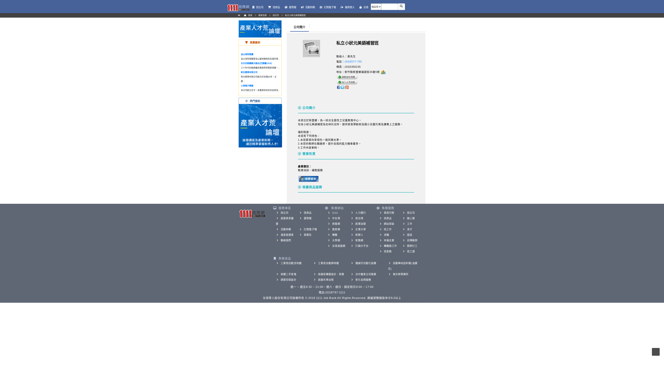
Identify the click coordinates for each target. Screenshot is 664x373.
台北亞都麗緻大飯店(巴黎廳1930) (256, 63)
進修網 (336, 229)
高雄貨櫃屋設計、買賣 (331, 274)
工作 (409, 223)
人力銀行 (360, 212)
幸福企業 (389, 240)
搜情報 (308, 218)
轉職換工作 (390, 246)
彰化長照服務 (363, 279)
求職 (386, 234)
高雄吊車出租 (326, 279)
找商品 (308, 212)
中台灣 (336, 218)
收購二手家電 (288, 274)
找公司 (284, 212)
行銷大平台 (361, 246)
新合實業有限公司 (249, 72)
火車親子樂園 (247, 86)
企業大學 (360, 229)
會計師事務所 (401, 274)
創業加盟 (360, 223)
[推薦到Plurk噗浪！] (347, 86)
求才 (409, 229)
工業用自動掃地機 (328, 263)
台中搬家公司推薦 (366, 274)
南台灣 (359, 218)
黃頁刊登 (389, 212)
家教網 (359, 240)
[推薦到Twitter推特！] (343, 86)
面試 (409, 234)
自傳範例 (412, 240)
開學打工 (412, 246)
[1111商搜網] (238, 7)
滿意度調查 (287, 234)
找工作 (388, 229)
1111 (335, 212)
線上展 (411, 218)
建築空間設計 (288, 279)
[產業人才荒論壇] (260, 28)
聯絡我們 (286, 240)
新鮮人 (359, 234)
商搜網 (336, 223)
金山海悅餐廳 (247, 54)
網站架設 (389, 223)
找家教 (388, 251)
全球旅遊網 (338, 246)
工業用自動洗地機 (291, 263)
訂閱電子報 (310, 229)
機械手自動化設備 (366, 263)
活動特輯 (286, 229)
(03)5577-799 (353, 61)
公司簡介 (299, 27)
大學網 (336, 240)
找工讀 (411, 251)
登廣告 (308, 234)
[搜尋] (401, 6)
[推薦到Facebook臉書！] (338, 86)
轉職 (334, 234)
